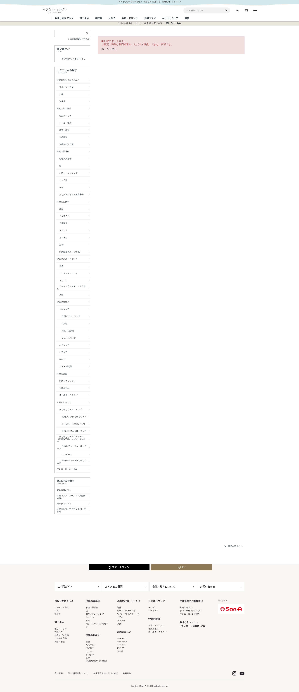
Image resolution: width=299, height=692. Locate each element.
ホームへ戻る (108, 49)
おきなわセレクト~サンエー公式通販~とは (193, 624)
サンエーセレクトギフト (191, 610)
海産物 (58, 614)
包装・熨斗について (164, 586)
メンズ (151, 607)
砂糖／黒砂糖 (92, 607)
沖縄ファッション (156, 625)
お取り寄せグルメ (64, 601)
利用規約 (127, 673)
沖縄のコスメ (124, 632)
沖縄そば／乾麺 (62, 635)
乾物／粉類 (60, 641)
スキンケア (122, 638)
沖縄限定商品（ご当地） (97, 661)
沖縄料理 (59, 632)
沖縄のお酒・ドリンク (128, 601)
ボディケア (122, 641)
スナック (90, 651)
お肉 (57, 610)
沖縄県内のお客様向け (191, 601)
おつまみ (90, 654)
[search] (227, 10)
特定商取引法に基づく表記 (105, 673)
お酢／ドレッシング (95, 614)
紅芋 (88, 658)
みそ (88, 620)
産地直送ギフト (187, 607)
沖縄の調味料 (93, 601)
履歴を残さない (235, 546)
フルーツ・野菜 (62, 607)
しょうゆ (90, 617)
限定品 (120, 651)
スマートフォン (120, 567)
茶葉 (119, 624)
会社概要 (59, 673)
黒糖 (88, 641)
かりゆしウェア (156, 601)
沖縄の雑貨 (154, 619)
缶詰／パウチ (61, 629)
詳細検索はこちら (80, 39)
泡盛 (119, 607)
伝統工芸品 (153, 629)
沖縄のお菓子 (93, 635)
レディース (153, 610)
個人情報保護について (78, 673)
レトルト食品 (61, 638)
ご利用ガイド (65, 586)
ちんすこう (91, 645)
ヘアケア (121, 645)
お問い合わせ (207, 586)
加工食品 (59, 622)
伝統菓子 (90, 648)
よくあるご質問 (114, 586)
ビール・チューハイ (126, 610)
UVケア (120, 648)
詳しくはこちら (174, 23)
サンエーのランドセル (190, 614)
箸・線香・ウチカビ (157, 632)
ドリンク (121, 620)
